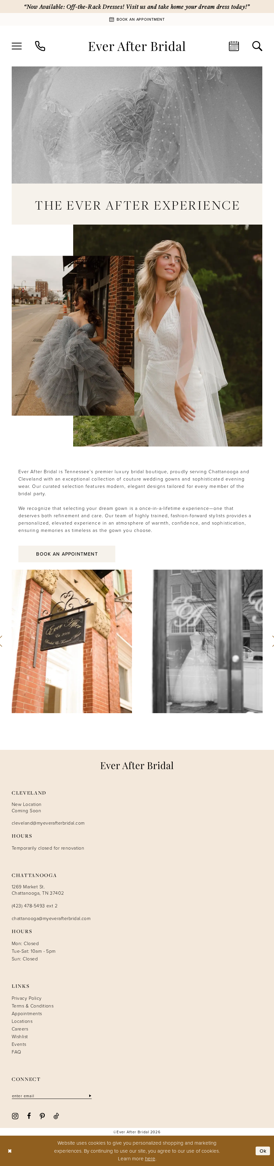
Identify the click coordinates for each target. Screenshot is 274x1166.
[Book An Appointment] (234, 46)
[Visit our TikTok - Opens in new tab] (56, 1116)
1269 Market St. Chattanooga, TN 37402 (38, 889)
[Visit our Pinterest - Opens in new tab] (42, 1116)
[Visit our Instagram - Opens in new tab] (15, 1115)
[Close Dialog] (10, 1151)
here (150, 1158)
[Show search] (257, 46)
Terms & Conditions (32, 1005)
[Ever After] (137, 46)
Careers (20, 1029)
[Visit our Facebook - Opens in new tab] (29, 1116)
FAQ (16, 1052)
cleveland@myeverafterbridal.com (48, 823)
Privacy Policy (27, 998)
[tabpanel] (72, 641)
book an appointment (67, 554)
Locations (22, 1021)
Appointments (27, 1013)
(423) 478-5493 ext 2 (34, 905)
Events (19, 1044)
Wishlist (20, 1036)
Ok (263, 1150)
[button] (16, 46)
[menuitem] (16, 46)
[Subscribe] (89, 1096)
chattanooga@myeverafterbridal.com (51, 918)
